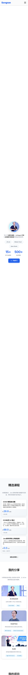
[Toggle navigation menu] (25, 2)
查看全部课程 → (14, 557)
